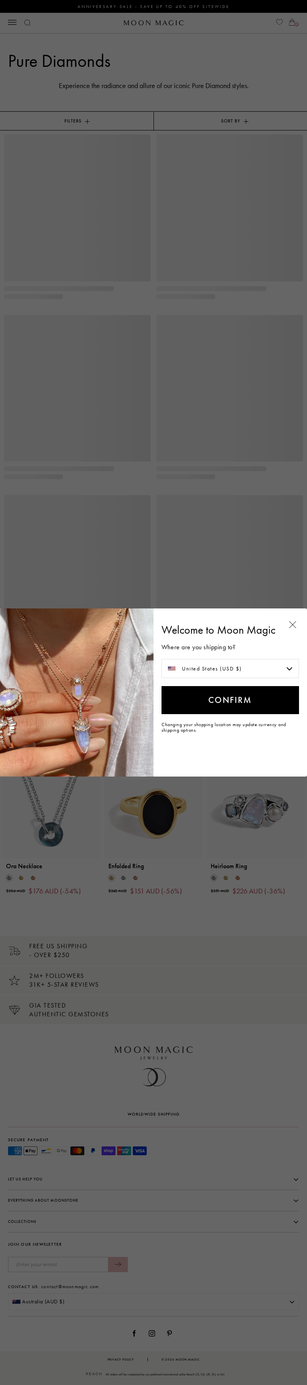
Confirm (230, 700)
